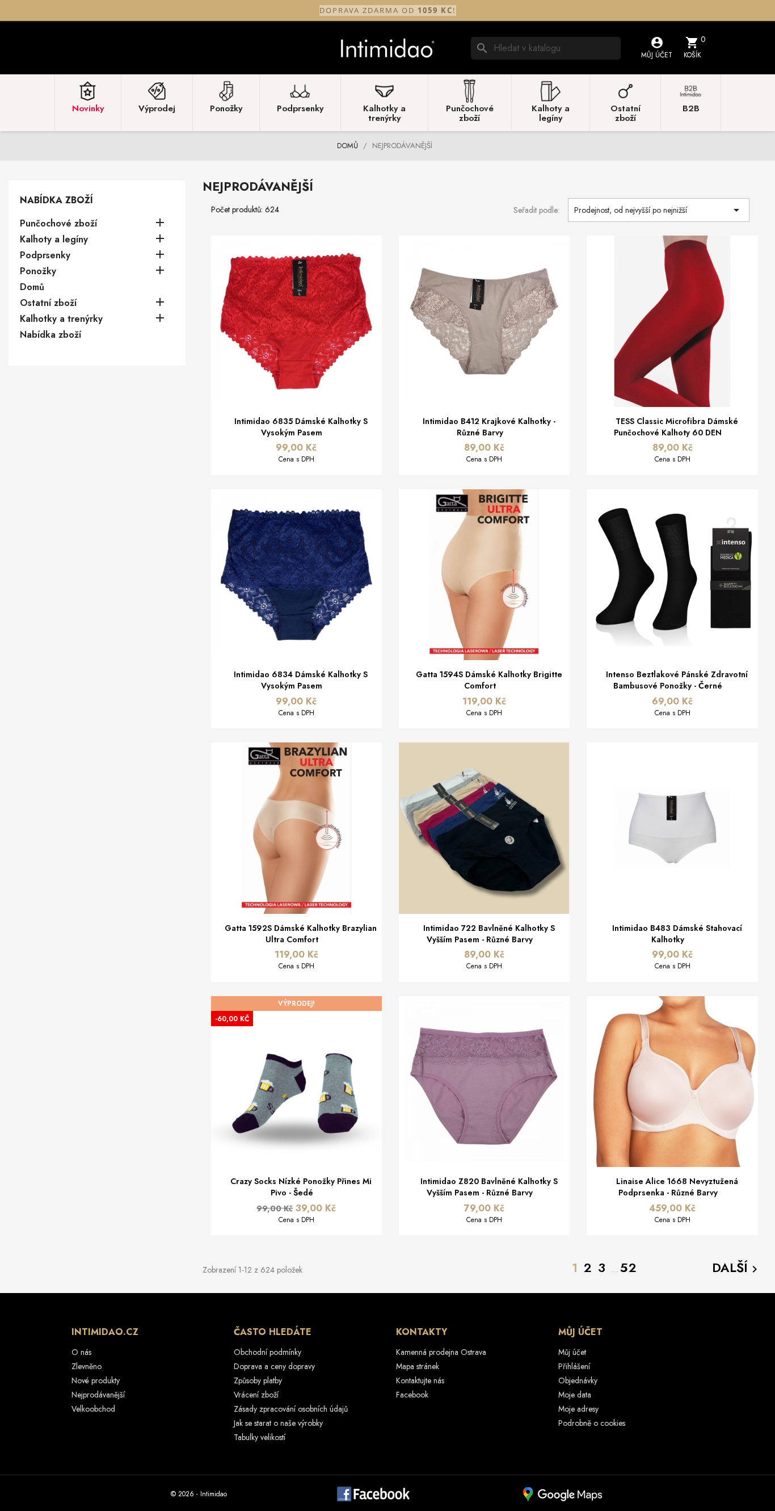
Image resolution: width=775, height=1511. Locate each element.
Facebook (412, 1394)
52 (629, 1267)
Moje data (574, 1394)
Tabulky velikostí (259, 1437)
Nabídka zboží (56, 200)
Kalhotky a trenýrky (61, 319)
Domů (32, 287)
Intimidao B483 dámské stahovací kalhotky (677, 933)
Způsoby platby (258, 1380)
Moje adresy (578, 1409)
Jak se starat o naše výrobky (278, 1423)
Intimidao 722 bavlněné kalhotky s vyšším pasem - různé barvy (489, 933)
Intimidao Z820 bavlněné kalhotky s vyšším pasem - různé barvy (489, 1187)
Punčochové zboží (58, 224)
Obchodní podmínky (267, 1352)
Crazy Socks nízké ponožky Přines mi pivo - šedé (301, 1187)
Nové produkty (95, 1380)
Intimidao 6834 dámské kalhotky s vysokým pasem (301, 680)
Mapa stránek (417, 1366)
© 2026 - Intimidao (199, 1494)
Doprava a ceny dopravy (274, 1366)
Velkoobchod (93, 1409)
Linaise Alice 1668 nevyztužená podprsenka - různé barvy (677, 1187)
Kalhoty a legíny (54, 240)
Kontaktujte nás (420, 1380)
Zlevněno (86, 1366)
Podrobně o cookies (591, 1423)
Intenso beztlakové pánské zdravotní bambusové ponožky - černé (677, 680)
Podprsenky (45, 256)
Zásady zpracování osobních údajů (291, 1409)
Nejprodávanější (98, 1394)
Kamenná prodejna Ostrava (441, 1352)
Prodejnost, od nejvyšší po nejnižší (658, 210)
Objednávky (577, 1380)
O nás (81, 1352)
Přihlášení (574, 1366)
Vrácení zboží (256, 1394)
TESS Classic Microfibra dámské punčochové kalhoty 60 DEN (676, 426)
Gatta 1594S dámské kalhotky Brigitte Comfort (489, 680)
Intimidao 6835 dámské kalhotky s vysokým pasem (301, 426)
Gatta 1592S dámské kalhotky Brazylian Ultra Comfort (301, 933)
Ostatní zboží (48, 303)
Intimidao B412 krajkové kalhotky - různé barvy (489, 426)
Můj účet (572, 1352)
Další (736, 1269)
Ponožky (38, 272)
